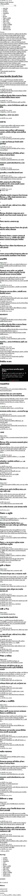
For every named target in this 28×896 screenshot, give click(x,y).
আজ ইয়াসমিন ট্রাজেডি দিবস (7, 34)
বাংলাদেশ (5, 12)
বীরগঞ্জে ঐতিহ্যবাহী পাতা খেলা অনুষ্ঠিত (9, 475)
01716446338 (4, 882)
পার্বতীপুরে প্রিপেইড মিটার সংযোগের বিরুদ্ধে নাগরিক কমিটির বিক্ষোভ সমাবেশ (13, 35)
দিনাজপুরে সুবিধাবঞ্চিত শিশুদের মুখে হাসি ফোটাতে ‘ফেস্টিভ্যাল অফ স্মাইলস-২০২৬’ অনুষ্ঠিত (12, 642)
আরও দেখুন (3, 263)
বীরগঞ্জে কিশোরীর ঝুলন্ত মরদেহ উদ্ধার (9, 651)
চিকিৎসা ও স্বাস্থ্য (7, 29)
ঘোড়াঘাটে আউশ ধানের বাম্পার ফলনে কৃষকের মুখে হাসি (13, 601)
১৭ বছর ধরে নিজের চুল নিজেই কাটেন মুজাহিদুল (12, 357)
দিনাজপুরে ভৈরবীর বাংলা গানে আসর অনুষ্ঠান (11, 689)
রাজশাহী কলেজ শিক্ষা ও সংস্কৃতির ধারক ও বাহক (12, 692)
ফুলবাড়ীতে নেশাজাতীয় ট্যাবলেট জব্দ (9, 784)
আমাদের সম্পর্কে (4, 2)
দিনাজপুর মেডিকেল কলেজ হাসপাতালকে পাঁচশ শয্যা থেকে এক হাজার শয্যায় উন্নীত (12, 847)
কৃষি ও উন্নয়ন (6, 20)
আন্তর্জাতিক (6, 13)
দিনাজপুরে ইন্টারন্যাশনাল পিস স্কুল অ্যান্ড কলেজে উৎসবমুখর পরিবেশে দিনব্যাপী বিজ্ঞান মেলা (12, 560)
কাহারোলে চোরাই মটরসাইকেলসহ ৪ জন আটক (10, 46)
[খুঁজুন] (15, 5)
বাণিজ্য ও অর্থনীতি (7, 25)
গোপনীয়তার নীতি (4, 891)
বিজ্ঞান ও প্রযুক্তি (7, 18)
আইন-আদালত (6, 28)
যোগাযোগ (11, 2)
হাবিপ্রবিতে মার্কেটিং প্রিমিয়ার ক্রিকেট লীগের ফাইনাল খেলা (14, 468)
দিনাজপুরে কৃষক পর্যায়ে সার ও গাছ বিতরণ (10, 605)
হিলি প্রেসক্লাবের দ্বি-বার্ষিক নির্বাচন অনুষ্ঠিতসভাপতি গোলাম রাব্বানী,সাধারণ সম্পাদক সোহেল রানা (14, 50)
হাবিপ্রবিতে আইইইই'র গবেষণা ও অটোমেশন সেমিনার (13, 556)
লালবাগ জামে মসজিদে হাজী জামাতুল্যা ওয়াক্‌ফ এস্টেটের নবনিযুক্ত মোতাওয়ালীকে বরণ (13, 40)
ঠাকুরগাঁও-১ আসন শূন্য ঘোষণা (7, 39)
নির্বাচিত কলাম (6, 26)
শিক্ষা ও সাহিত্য (6, 23)
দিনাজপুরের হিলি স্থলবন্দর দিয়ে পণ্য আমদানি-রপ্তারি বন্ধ (14, 737)
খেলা (4, 15)
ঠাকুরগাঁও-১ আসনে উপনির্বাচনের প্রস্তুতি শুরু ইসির (12, 37)
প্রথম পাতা (5, 8)
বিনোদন (5, 16)
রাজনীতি (5, 10)
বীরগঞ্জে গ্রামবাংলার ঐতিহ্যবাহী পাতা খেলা (10, 472)
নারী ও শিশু (6, 21)
